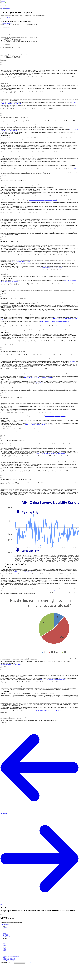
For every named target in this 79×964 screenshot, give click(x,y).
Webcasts (4, 951)
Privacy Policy (5, 929)
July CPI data (72, 361)
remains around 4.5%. (39, 382)
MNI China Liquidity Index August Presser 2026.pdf (10, 664)
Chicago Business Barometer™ (8, 960)
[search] (1, 3)
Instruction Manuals (6, 936)
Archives (4, 932)
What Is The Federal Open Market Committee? (11, 956)
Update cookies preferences (20, 962)
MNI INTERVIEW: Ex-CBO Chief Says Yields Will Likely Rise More (43, 200)
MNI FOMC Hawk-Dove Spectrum (9, 958)
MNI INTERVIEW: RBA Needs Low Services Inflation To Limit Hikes (38, 377)
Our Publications (6, 935)
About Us (6, 7)
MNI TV (4, 950)
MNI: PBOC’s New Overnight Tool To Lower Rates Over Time (25, 571)
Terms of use (5, 928)
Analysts (4, 933)
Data (4, 944)
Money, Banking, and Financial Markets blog (21, 261)
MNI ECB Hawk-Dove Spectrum (9, 959)
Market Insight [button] (3, 5)
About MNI (5, 927)
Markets (4, 941)
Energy (4, 939)
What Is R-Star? (6, 957)
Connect (2, 7)
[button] (39, 2)
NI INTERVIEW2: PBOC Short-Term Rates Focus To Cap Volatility (45, 589)
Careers (13, 7)
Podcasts (4, 949)
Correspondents (5, 934)
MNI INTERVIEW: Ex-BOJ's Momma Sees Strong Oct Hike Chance (49, 710)
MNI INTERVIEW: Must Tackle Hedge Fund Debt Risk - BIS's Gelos (38, 424)
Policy (4, 940)
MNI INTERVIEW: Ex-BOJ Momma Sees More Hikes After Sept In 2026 (50, 453)
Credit (4, 943)
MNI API (4, 945)
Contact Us (10, 7)
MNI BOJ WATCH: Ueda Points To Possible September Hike (52, 679)
